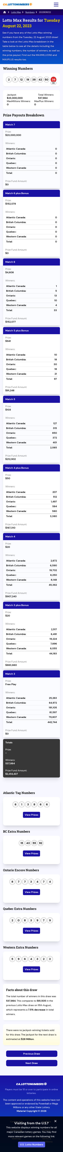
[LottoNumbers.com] (4, 12)
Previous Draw (31, 1053)
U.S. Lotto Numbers (31, 1144)
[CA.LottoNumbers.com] (17, 7)
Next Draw (32, 1063)
